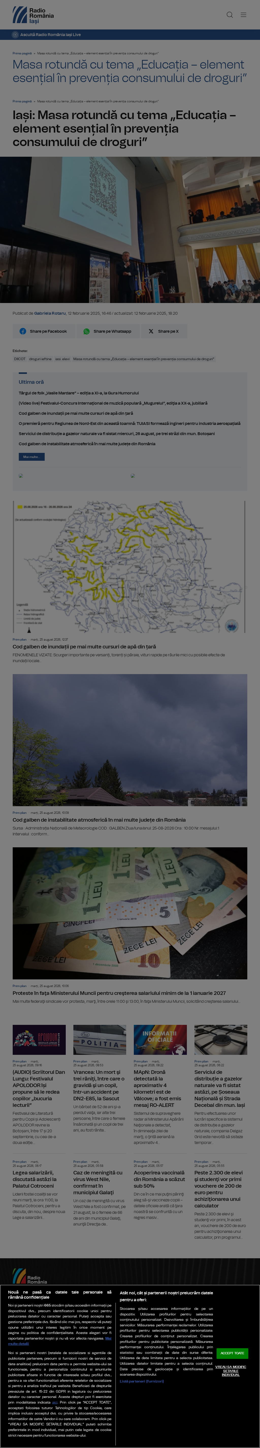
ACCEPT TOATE (233, 1353)
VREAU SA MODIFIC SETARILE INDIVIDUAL (230, 1371)
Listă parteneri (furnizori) (142, 1381)
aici (54, 1402)
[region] (130, 1366)
